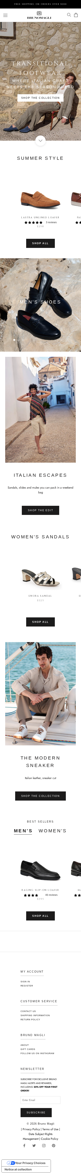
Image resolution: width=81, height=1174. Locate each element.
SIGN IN (25, 981)
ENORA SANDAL (40, 595)
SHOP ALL (40, 243)
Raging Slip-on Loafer (40, 890)
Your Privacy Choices (30, 1163)
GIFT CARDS (28, 1049)
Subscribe (36, 1112)
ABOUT (25, 1045)
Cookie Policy (49, 1139)
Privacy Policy (32, 1129)
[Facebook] (26, 1145)
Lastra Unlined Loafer (40, 217)
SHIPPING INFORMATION (35, 1015)
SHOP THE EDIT (40, 510)
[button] (40, 222)
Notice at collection (18, 1169)
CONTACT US (28, 1011)
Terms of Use (50, 1129)
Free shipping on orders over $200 (40, 4)
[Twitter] (35, 1145)
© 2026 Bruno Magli (40, 1123)
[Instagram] (45, 1145)
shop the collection (40, 98)
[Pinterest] (55, 1145)
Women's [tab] (53, 830)
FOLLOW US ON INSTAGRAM (37, 1053)
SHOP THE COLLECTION (40, 796)
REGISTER (27, 986)
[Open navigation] (5, 15)
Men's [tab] (23, 830)
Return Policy (30, 1019)
